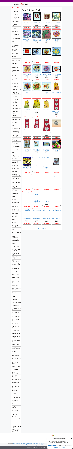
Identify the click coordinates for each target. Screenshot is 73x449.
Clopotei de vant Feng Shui (16, 121)
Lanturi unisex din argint (16, 210)
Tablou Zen (13, 372)
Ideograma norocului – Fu (16, 200)
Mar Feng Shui (14, 226)
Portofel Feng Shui (15, 283)
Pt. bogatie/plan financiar (16, 295)
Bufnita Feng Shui (15, 86)
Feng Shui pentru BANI (15, 174)
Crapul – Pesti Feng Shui (16, 142)
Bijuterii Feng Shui (15, 53)
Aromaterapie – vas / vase (16, 38)
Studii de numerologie (15, 370)
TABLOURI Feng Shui (15, 378)
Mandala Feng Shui (15, 222)
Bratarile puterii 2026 (15, 21)
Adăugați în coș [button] (27, 27)
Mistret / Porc (14, 231)
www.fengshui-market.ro (16, 444)
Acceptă (52, 445)
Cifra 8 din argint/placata (16, 119)
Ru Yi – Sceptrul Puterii (15, 330)
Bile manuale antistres (15, 57)
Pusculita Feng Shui (15, 306)
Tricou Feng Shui (14, 390)
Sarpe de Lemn (14, 347)
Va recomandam (14, 393)
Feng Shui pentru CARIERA (16, 175)
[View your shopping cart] (59, 4)
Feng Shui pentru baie (15, 172)
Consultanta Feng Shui (15, 131)
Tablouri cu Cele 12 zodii (16, 373)
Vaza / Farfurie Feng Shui (16, 397)
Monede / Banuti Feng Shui (16, 232)
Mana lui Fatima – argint (16, 220)
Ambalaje (13, 30)
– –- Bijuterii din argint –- (16, 24)
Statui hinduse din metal (16, 366)
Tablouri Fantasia (14, 376)
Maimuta (13, 219)
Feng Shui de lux (14, 171)
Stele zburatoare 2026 (15, 17)
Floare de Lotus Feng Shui (16, 189)
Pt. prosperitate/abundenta (16, 302)
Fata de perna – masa (15, 168)
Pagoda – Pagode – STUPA (16, 256)
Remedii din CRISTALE (15, 311)
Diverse (13, 152)
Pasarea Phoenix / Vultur (16, 261)
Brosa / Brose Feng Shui (16, 83)
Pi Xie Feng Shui (14, 271)
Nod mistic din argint (15, 239)
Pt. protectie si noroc (15, 303)
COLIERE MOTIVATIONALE (16, 129)
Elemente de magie (15, 161)
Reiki (12, 309)
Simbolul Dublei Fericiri (15, 355)
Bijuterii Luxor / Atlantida (16, 54)
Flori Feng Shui (14, 190)
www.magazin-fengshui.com (42, 444)
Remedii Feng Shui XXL (15, 318)
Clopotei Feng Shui (15, 122)
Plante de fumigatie (15, 279)
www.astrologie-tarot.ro (32, 444)
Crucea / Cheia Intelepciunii (16, 146)
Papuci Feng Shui (14, 260)
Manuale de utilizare (15, 225)
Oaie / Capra (14, 243)
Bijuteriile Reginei (14, 56)
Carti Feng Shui (14, 105)
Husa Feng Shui (14, 199)
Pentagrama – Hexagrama (16, 264)
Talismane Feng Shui (15, 382)
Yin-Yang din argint (15, 404)
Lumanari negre (14, 216)
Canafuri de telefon (15, 102)
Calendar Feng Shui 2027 (16, 11)
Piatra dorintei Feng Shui (16, 274)
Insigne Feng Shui (15, 206)
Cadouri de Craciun (15, 90)
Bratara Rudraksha (15, 63)
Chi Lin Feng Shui (14, 118)
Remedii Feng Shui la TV (16, 316)
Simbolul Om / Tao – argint (16, 358)
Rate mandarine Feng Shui (16, 308)
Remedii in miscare (15, 323)
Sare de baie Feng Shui (15, 344)
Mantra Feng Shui (15, 223)
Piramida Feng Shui (15, 275)
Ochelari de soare (15, 244)
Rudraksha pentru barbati (16, 333)
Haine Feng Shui (14, 196)
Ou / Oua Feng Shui (15, 254)
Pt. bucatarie (14, 296)
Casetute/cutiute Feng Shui (16, 106)
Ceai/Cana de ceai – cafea (16, 108)
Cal (12, 98)
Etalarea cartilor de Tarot (16, 164)
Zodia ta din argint (15, 410)
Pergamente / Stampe (15, 268)
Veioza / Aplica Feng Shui (16, 398)
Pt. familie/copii (14, 299)
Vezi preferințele (68, 445)
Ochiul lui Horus (14, 247)
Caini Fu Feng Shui (15, 96)
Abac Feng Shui (14, 27)
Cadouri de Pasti (14, 92)
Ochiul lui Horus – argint (16, 249)
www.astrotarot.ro (24, 444)
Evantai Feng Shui (15, 165)
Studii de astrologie (15, 369)
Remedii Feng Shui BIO (15, 312)
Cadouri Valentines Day (16, 93)
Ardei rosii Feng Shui (15, 34)
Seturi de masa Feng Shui (16, 348)
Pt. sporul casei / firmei (15, 305)
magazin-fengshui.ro (16, 443)
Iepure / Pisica (14, 204)
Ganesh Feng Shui (15, 193)
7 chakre (13, 25)
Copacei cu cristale (15, 135)
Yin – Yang (13, 403)
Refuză (60, 445)
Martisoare (13, 228)
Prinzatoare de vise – (15, 285)
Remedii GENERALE (15, 322)
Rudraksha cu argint (15, 331)
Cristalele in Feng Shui (15, 145)
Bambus (13, 41)
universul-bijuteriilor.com (33, 443)
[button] (71, 438)
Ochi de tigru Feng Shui (15, 246)
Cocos (13, 125)
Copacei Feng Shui (15, 136)
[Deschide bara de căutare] (60, 4)
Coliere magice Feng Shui (16, 128)
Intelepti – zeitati (14, 207)
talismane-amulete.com (43, 443)
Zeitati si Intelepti (14, 407)
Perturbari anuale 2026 (15, 15)
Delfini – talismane (15, 149)
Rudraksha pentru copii (15, 334)
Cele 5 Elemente (14, 113)
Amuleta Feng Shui (15, 31)
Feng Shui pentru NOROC (16, 182)
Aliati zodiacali (14, 28)
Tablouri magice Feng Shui (16, 379)
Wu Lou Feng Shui (15, 400)
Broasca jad (14, 75)
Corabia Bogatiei (14, 140)
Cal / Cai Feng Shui (15, 99)
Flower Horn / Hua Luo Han (16, 192)
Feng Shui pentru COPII (15, 178)
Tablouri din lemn (14, 375)
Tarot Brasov (24, 445)
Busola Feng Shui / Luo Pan (16, 89)
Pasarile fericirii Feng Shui (16, 263)
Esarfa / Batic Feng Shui (16, 162)
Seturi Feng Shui (14, 350)
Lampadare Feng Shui (15, 209)
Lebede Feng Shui (15, 212)
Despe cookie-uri (56, 447)
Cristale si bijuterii (15, 143)
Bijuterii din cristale (15, 51)
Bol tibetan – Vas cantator (16, 60)
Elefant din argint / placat (16, 156)
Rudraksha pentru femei (16, 336)
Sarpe (13, 345)
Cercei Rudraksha (15, 116)
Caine (13, 95)
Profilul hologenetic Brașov (39, 445)
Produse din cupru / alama (16, 288)
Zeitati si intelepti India (15, 409)
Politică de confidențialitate (62, 447)
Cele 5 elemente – (15, 115)
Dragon (13, 155)
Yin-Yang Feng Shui (15, 406)
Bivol (12, 59)
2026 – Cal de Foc (15, 14)
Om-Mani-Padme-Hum (15, 253)
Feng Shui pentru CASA (16, 177)
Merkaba (13, 229)
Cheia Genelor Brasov (30, 445)
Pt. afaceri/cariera (15, 293)
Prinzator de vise (14, 286)
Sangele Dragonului (15, 342)
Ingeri (12, 22)
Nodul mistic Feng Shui (15, 240)
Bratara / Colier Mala (15, 62)
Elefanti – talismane (15, 159)
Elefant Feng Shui (14, 158)
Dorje (12, 153)
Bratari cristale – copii (15, 67)
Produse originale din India (16, 292)
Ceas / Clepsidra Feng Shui (16, 109)
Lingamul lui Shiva (15, 213)
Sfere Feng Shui (14, 351)
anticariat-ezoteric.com (25, 443)
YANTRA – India (14, 401)
